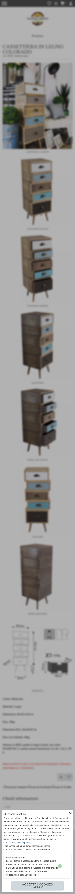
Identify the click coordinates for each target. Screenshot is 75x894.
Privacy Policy (25, 842)
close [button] (70, 813)
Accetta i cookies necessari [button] (37, 885)
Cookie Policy (10, 842)
